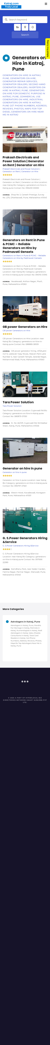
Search (25, 34)
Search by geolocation (32, 27)
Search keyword (6, 19)
